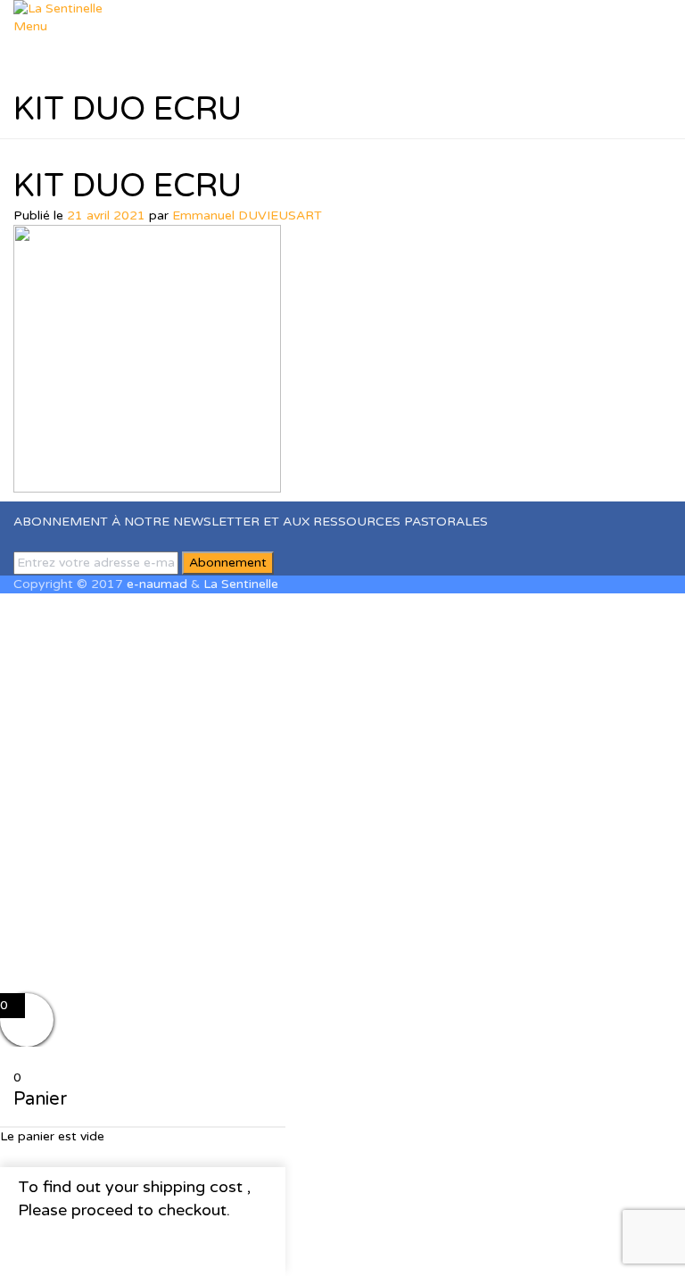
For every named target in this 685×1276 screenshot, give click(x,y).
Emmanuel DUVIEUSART (247, 215)
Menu (30, 26)
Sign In (157, 966)
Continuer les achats (108, 1244)
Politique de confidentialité (260, 815)
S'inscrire (109, 966)
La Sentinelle (240, 584)
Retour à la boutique (180, 1147)
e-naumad (157, 584)
